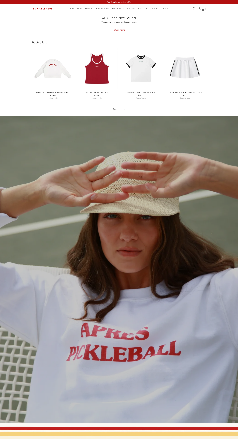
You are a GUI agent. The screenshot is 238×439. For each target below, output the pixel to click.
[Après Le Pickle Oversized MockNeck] (52, 68)
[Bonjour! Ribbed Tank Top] (96, 68)
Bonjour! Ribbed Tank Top (97, 92)
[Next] (147, 2)
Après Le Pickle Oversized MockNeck (53, 92)
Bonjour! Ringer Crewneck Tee (141, 92)
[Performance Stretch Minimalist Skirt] (185, 68)
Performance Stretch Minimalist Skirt (185, 92)
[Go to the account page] (199, 8)
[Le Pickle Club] (42, 9)
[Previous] (91, 2)
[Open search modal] (194, 8)
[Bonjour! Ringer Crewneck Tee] (141, 68)
